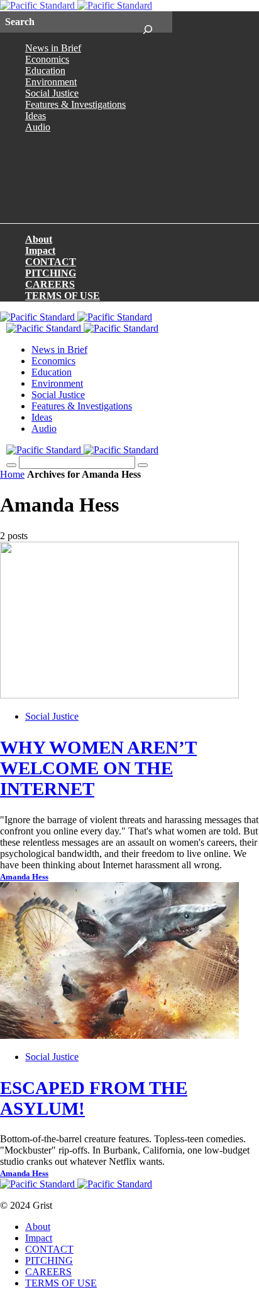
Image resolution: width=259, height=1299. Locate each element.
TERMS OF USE (62, 295)
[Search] (147, 22)
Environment (51, 81)
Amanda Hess (24, 877)
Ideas (35, 115)
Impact (40, 250)
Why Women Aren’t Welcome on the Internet (98, 768)
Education (45, 70)
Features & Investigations (75, 104)
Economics (47, 59)
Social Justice (52, 93)
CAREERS (50, 284)
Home (12, 474)
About (38, 239)
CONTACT (50, 261)
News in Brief (53, 48)
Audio (37, 127)
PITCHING (50, 273)
